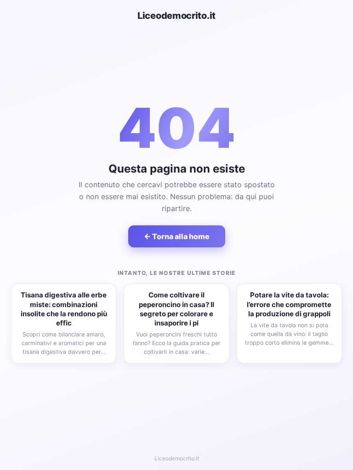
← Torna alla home (177, 236)
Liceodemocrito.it (176, 15)
